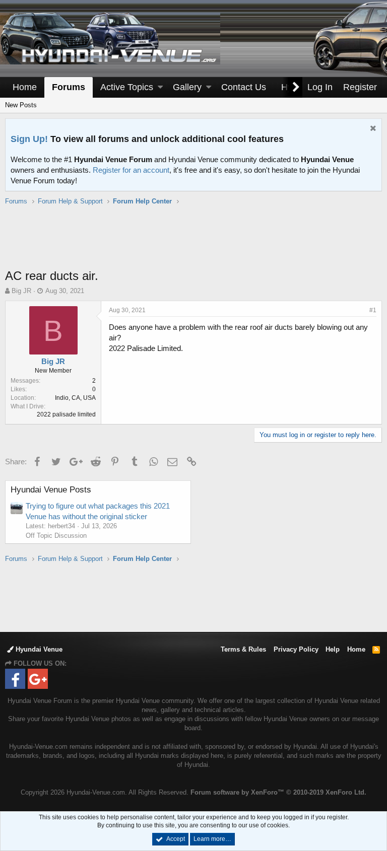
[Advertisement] (193, 242)
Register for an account (131, 170)
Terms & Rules (243, 649)
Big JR (21, 291)
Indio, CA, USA (75, 397)
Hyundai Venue (38, 649)
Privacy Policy (296, 649)
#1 (372, 310)
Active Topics (126, 87)
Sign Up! (29, 139)
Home (25, 87)
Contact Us (243, 87)
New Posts (21, 105)
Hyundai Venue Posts (51, 489)
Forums (68, 87)
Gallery (187, 87)
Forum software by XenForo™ (278, 792)
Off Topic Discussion (56, 535)
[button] (160, 87)
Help (333, 649)
